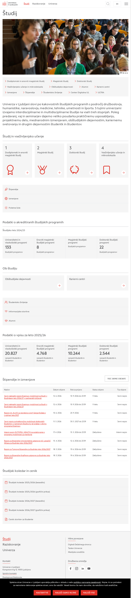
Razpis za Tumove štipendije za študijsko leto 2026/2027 (27, 449)
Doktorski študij (84, 81)
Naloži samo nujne (65, 593)
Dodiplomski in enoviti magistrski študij (25, 81)
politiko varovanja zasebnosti (87, 582)
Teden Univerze (75, 548)
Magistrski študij (60, 81)
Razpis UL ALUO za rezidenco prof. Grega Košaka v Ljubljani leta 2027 (25, 414)
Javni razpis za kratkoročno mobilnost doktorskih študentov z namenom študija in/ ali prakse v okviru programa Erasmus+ (25, 424)
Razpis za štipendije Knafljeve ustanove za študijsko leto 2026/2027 (27, 457)
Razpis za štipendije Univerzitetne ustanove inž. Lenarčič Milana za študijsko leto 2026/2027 (27, 442)
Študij (26, 4)
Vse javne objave (116, 379)
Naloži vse (89, 593)
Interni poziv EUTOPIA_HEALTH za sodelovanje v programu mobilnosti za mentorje (24, 434)
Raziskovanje (38, 4)
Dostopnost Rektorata (12, 577)
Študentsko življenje (52, 93)
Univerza (52, 4)
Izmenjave (12, 93)
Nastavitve (42, 593)
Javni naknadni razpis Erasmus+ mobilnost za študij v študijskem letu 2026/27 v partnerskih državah (25, 397)
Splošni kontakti (10, 574)
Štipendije (30, 93)
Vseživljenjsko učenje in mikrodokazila (25, 87)
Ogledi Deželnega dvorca (79, 545)
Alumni (84, 87)
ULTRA (101, 93)
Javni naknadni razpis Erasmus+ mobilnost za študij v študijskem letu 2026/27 (25, 406)
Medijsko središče (76, 552)
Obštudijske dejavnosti (62, 87)
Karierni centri (103, 87)
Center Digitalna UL (80, 93)
